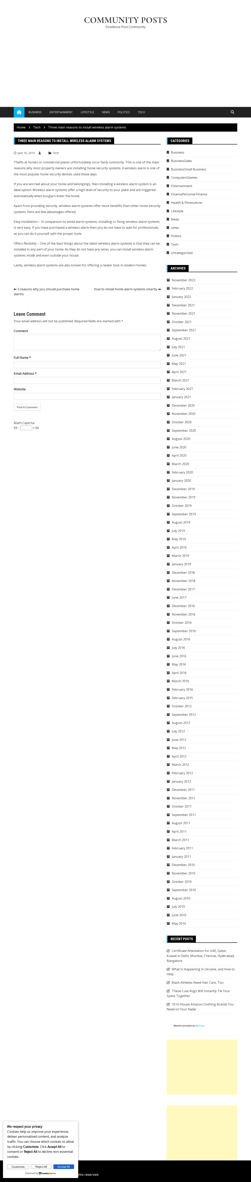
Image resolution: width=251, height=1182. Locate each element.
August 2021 (181, 338)
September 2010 (184, 890)
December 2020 (183, 405)
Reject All (41, 1166)
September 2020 (184, 430)
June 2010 (179, 915)
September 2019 (184, 514)
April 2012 (179, 756)
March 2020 (180, 464)
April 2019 (179, 547)
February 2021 (182, 389)
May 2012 (179, 748)
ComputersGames (184, 177)
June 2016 (179, 656)
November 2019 (183, 497)
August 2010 (181, 898)
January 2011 (181, 856)
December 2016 (183, 606)
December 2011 (183, 790)
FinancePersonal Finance (189, 194)
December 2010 (183, 865)
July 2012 (178, 731)
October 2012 (182, 706)
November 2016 (183, 614)
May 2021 (179, 364)
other (175, 228)
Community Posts (125, 20)
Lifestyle (87, 112)
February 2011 (182, 848)
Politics (124, 112)
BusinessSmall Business (188, 169)
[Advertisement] (125, 61)
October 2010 (182, 882)
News (106, 112)
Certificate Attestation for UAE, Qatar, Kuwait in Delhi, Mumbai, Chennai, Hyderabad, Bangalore (201, 956)
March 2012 (180, 764)
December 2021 (183, 305)
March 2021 (180, 380)
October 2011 (182, 806)
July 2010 (178, 906)
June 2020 (179, 447)
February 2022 (182, 288)
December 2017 (183, 589)
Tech (141, 112)
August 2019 (181, 522)
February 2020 (182, 472)
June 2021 (179, 355)
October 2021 (182, 322)
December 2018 (183, 572)
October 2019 (182, 506)
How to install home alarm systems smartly (125, 289)
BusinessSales (181, 161)
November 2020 (183, 414)
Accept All (64, 1166)
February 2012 (182, 773)
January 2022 (181, 297)
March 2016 (180, 681)
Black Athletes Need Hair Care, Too (198, 982)
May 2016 (179, 664)
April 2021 (179, 372)
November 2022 (183, 280)
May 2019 (179, 539)
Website (20, 389)
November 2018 (183, 581)
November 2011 (183, 798)
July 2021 (178, 347)
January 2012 (181, 781)
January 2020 (181, 480)
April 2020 (179, 455)
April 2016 (179, 673)
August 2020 (181, 439)
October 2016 (182, 622)
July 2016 (178, 648)
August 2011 (181, 823)
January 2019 (181, 564)
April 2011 (179, 831)
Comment (21, 331)
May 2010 (179, 923)
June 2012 (179, 740)
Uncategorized (182, 253)
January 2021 (181, 397)
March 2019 (180, 556)
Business (35, 112)
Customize (18, 1166)
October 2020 (182, 422)
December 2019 (183, 489)
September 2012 (184, 714)
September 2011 (184, 815)
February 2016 (182, 689)
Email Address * (25, 373)
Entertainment (61, 112)
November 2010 (183, 873)
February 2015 (182, 698)
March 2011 (180, 840)
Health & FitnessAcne (186, 202)
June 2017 (179, 597)
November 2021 (183, 313)
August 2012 (181, 723)
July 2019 (178, 531)
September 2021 (184, 330)
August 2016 (181, 639)
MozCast (200, 1025)
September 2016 (184, 631)
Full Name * (22, 357)
